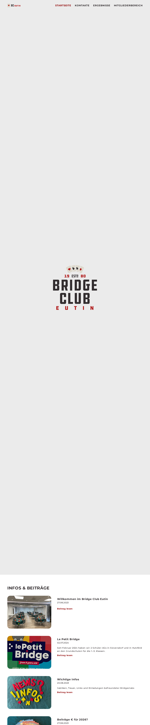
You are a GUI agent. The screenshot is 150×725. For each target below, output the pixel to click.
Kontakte (82, 5)
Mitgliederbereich (128, 5)
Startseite (63, 5)
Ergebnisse (101, 5)
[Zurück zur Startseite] (13, 5)
